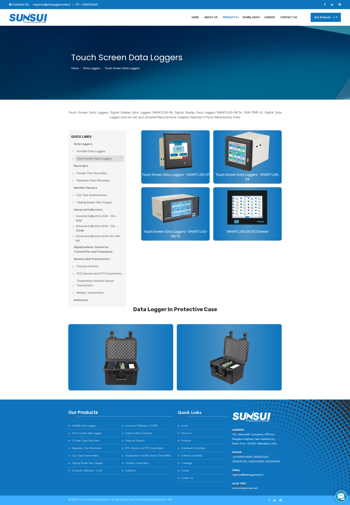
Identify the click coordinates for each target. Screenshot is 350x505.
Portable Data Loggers (91, 151)
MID (170, 499)
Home (195, 17)
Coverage (186, 463)
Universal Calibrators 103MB (141, 426)
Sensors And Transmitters (92, 259)
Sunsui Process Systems (94, 499)
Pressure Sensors (87, 266)
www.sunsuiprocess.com (245, 488)
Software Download (191, 456)
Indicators (81, 300)
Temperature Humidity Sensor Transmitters (95, 283)
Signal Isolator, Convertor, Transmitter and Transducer (93, 249)
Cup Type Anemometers (92, 195)
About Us (210, 17)
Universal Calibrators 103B (87, 470)
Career (269, 17)
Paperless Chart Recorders (93, 180)
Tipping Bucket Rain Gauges (94, 202)
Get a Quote (322, 17)
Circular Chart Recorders (92, 173)
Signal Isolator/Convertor (138, 433)
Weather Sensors (85, 187)
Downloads (251, 17)
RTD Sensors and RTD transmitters (99, 273)
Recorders (81, 166)
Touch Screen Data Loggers (94, 158)
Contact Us (288, 17)
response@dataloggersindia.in (52, 4)
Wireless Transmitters (90, 292)
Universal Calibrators (88, 209)
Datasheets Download (193, 448)
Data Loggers (91, 68)
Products (230, 17)
